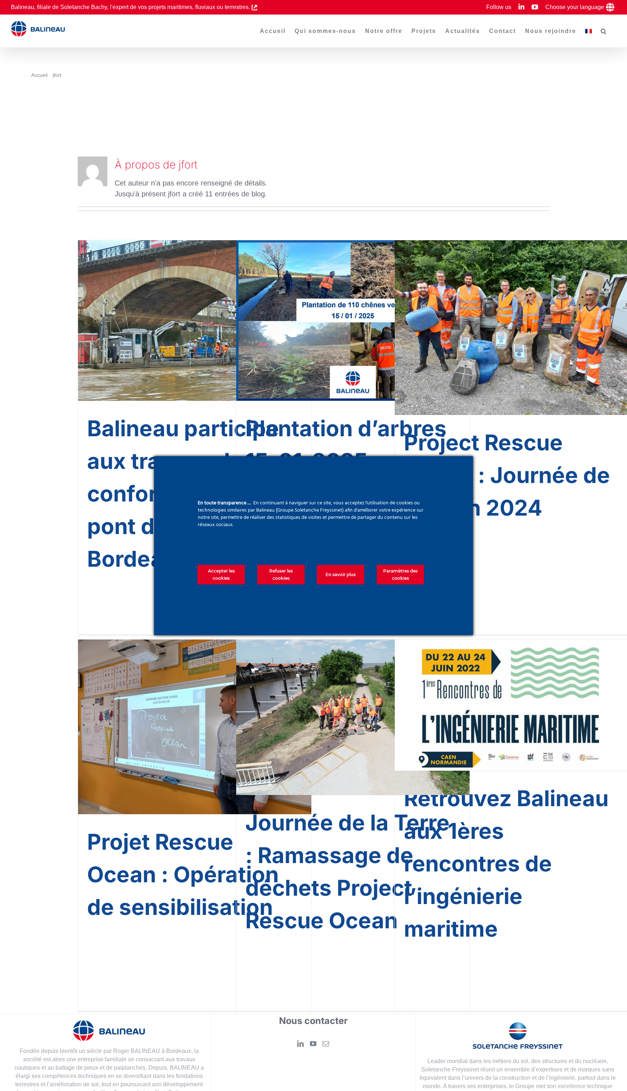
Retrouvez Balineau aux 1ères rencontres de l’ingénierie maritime (506, 863)
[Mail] (326, 1043)
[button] (604, 31)
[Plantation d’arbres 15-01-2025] (353, 320)
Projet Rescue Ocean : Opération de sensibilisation (183, 874)
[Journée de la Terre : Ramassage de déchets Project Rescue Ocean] (353, 717)
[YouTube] (313, 1043)
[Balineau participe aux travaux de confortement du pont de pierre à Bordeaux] (194, 320)
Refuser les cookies (281, 574)
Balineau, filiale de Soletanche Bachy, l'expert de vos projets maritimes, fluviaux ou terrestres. (131, 7)
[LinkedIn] (300, 1043)
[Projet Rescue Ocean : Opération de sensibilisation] (194, 727)
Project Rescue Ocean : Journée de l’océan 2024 (507, 475)
